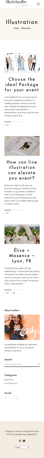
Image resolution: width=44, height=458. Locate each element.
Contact (15, 434)
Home (16, 28)
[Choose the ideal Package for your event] (22, 63)
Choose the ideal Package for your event (22, 84)
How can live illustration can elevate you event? (22, 170)
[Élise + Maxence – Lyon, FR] (22, 234)
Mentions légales (26, 434)
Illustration (8, 379)
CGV (35, 434)
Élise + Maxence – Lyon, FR (22, 255)
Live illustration (10, 383)
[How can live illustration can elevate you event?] (22, 146)
